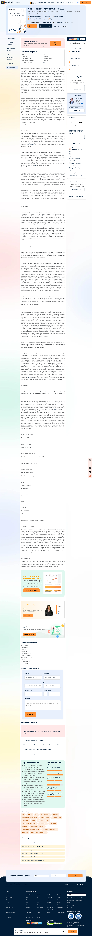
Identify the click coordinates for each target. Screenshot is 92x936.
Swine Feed (25, 826)
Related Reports (11, 67)
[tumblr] (85, 884)
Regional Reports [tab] (37, 842)
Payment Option (73, 172)
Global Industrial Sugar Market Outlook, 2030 (33, 850)
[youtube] (83, 884)
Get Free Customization (77, 88)
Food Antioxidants (45, 814)
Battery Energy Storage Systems (29, 817)
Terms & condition (10, 912)
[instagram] (78, 884)
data (36, 165)
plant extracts (45, 216)
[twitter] (74, 884)
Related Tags (10, 63)
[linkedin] (80, 884)
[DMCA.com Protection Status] (58, 923)
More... (44, 62)
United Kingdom (61, 912)
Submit (29, 714)
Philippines (39, 905)
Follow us (67, 884)
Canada (59, 894)
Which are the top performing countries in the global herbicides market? (41, 745)
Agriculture (53, 19)
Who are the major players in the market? (34, 740)
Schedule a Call (47, 22)
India (48, 899)
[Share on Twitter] (63, 26)
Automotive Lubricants (43, 820)
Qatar (58, 905)
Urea (36, 814)
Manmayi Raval (59, 22)
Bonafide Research (35, 16)
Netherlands (29, 905)
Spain (27, 910)
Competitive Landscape (10, 43)
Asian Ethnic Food (56, 817)
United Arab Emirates (50, 914)
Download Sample (33, 590)
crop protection (54, 235)
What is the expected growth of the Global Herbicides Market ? (39, 754)
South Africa (50, 907)
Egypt (58, 897)
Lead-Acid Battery (45, 817)
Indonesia (59, 899)
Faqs (8, 54)
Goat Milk (30, 814)
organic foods (30, 144)
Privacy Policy (18, 884)
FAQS (7, 915)
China (38, 897)
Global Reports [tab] (26, 842)
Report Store (85, 2)
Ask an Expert (27, 615)
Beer (23, 814)
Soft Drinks (55, 814)
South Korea (60, 907)
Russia (28, 907)
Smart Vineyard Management (29, 823)
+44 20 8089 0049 (75, 58)
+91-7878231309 (72, 905)
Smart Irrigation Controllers (37, 826)
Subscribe (74, 875)
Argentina (28, 894)
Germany (39, 899)
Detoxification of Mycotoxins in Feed (30, 829)
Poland (48, 905)
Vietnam (39, 917)
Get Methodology (77, 189)
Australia (39, 894)
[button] (74, 3)
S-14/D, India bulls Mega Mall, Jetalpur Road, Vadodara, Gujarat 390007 (75, 900)
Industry (18, 2)
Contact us (8, 917)
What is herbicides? (28, 728)
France (28, 899)
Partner (8, 902)
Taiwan (59, 910)
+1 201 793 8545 (75, 62)
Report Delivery (73, 175)
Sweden (39, 910)
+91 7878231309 (75, 55)
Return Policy (9, 910)
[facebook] (72, 884)
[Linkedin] (58, 613)
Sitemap (26, 884)
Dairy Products (43, 823)
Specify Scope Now (29, 634)
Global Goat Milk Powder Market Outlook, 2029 (33, 853)
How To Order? (9, 907)
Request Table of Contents (11, 49)
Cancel (62, 931)
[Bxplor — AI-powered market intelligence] (33, 2)
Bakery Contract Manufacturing (38, 832)
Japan (38, 902)
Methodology (9, 897)
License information (11, 905)
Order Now (55, 43)
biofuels (30, 377)
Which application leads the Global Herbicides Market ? (37, 749)
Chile (27, 897)
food (38, 109)
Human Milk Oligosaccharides (50, 829)
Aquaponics (25, 832)
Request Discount (77, 137)
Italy (27, 902)
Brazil (48, 894)
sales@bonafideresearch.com (75, 907)
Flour (33, 820)
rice (29, 357)
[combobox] (82, 39)
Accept (72, 931)
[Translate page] (77, 3)
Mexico (59, 902)
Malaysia (49, 902)
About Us (8, 894)
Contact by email (75, 65)
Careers (8, 899)
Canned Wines (25, 820)
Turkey (38, 912)
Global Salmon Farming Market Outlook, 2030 (33, 860)
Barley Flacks (53, 823)
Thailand (28, 912)
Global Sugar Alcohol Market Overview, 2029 (32, 846)
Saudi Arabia (40, 907)
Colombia (49, 897)
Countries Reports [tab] (49, 842)
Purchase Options (74, 43)
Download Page (35, 22)
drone (55, 409)
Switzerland (50, 910)
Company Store (42, 2)
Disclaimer (9, 884)
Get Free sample (46, 26)
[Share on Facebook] (61, 26)
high (29, 143)
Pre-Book (33, 26)
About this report (11, 38)
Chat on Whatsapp (75, 51)
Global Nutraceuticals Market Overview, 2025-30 (33, 857)
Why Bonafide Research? (10, 58)
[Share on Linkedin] (66, 26)
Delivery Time (72, 147)
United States (29, 917)
